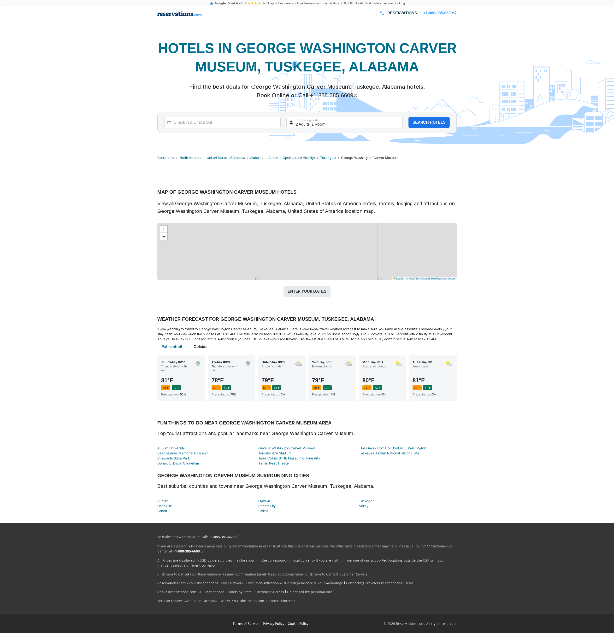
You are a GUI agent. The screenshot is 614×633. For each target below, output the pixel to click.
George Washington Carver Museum (287, 448)
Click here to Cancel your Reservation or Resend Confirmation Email (211, 574)
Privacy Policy (273, 623)
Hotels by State (240, 592)
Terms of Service (246, 623)
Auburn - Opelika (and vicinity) (291, 158)
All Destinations (211, 592)
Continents (165, 158)
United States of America (226, 158)
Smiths (263, 511)
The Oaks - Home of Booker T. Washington (392, 448)
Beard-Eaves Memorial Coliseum (182, 453)
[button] (163, 229)
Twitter (224, 600)
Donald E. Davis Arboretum (178, 463)
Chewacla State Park (173, 458)
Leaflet (400, 278)
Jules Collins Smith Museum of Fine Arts (289, 458)
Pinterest (288, 600)
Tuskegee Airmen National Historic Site (389, 453)
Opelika (264, 501)
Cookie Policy (298, 623)
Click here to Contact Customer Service (336, 574)
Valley (363, 506)
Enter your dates (307, 291)
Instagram (256, 600)
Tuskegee (328, 158)
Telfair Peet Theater (274, 463)
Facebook (209, 600)
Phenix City (267, 506)
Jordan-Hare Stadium (274, 453)
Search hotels (429, 122)
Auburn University (171, 448)
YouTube (239, 600)
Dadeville (164, 506)
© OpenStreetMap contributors (437, 278)
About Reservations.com (176, 592)
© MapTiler (412, 278)
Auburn (162, 501)
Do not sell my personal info (309, 592)
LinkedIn (272, 600)
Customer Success (269, 592)
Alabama (256, 158)
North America (190, 158)
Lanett (162, 511)
